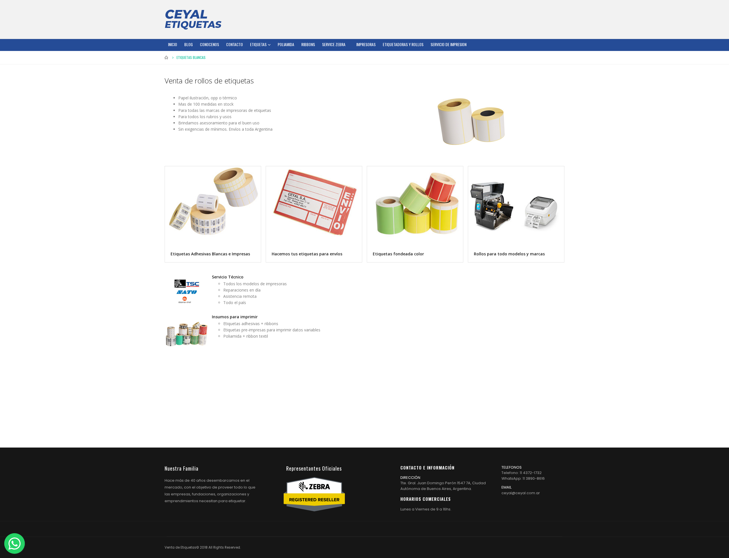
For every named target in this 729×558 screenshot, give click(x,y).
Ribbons (308, 44)
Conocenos (209, 44)
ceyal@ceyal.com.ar (520, 493)
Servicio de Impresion (448, 44)
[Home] (193, 19)
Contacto (234, 44)
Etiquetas (258, 44)
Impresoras (366, 44)
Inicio (172, 44)
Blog (188, 44)
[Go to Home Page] (167, 57)
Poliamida (286, 44)
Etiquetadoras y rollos (403, 44)
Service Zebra (333, 44)
